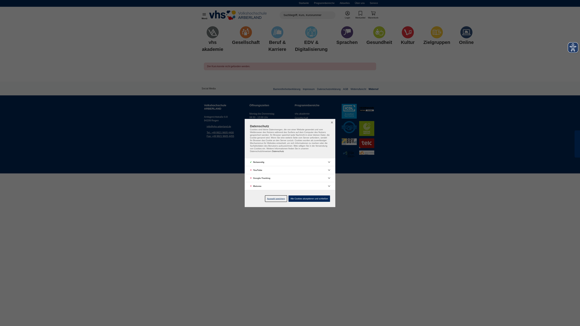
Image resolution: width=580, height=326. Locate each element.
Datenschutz (278, 151)
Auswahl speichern (276, 198)
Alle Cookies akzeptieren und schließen (309, 198)
